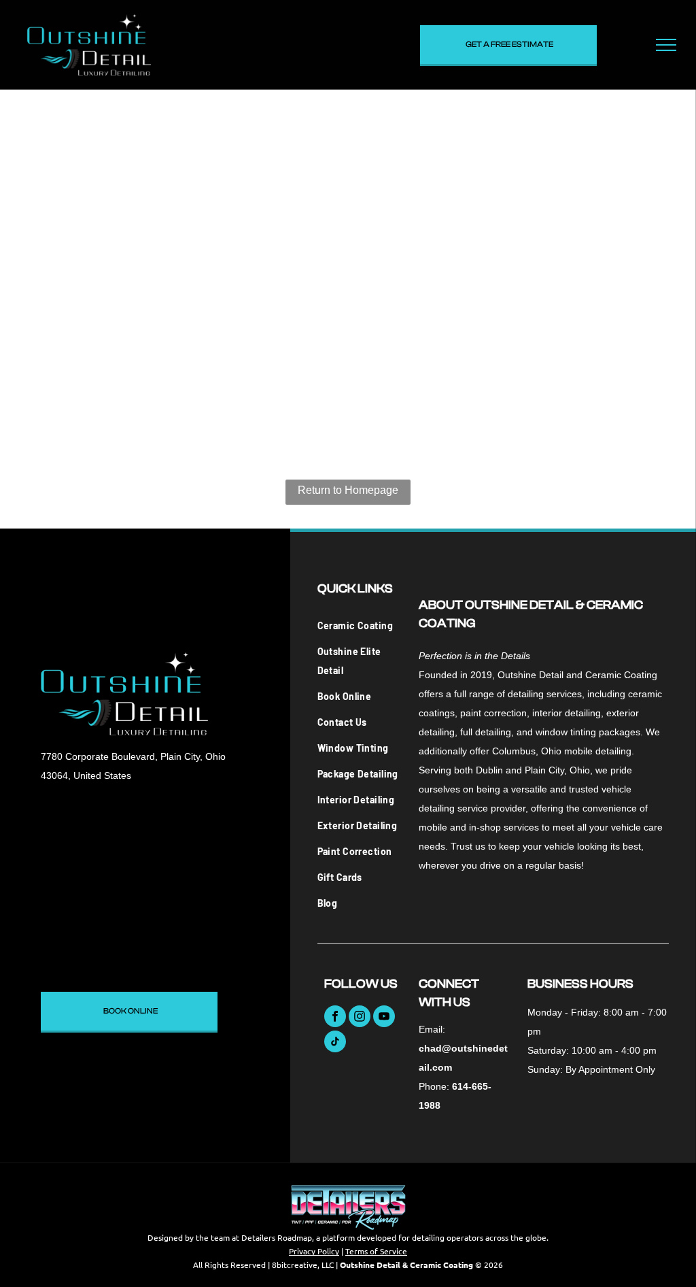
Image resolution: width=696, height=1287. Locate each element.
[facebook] (335, 1018)
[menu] (666, 45)
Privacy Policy (314, 1251)
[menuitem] (360, 626)
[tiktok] (335, 1043)
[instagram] (359, 1018)
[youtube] (384, 1018)
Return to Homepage (348, 490)
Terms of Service (376, 1251)
